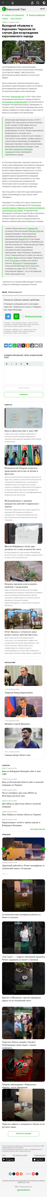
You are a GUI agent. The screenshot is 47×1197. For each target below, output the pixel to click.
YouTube (15, 261)
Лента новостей (16, 18)
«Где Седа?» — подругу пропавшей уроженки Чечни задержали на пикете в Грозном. (23, 958)
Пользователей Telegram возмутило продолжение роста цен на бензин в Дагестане (21, 470)
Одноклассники (30, 263)
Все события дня (37, 829)
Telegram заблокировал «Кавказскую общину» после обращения (19, 1086)
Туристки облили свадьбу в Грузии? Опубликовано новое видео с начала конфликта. (19, 1044)
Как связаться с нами (20, 1155)
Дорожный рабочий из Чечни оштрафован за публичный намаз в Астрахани (23, 867)
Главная (5, 18)
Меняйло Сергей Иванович (17, 723)
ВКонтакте (17, 263)
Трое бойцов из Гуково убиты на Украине (21, 814)
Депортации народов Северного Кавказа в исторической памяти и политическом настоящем (23, 208)
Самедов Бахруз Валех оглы (17, 754)
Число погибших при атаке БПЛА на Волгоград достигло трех (19, 794)
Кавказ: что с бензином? (14, 15)
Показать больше (23, 1133)
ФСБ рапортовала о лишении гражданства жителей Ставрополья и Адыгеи (22, 503)
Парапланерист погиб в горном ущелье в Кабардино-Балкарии (21, 824)
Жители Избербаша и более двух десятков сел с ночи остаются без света (23, 548)
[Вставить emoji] (27, 364)
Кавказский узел (17, 97)
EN (7, 2)
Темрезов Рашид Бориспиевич (19, 692)
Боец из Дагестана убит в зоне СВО (21, 430)
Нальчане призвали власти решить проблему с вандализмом (21, 585)
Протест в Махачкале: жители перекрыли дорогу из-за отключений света (21, 999)
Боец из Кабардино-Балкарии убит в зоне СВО (21, 772)
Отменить (24, 395)
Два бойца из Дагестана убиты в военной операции (21, 805)
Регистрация (23, 388)
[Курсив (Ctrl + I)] (11, 364)
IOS (27, 239)
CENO (38, 231)
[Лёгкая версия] (12, 3)
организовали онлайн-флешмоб (14, 102)
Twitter (10, 258)
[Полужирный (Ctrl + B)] (6, 364)
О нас (4, 1155)
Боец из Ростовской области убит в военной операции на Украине (22, 783)
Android (21, 239)
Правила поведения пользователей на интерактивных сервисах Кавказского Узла (23, 1181)
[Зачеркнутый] (21, 364)
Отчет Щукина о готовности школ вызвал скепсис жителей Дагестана (21, 633)
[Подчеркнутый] (16, 364)
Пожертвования (39, 1155)
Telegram (31, 228)
